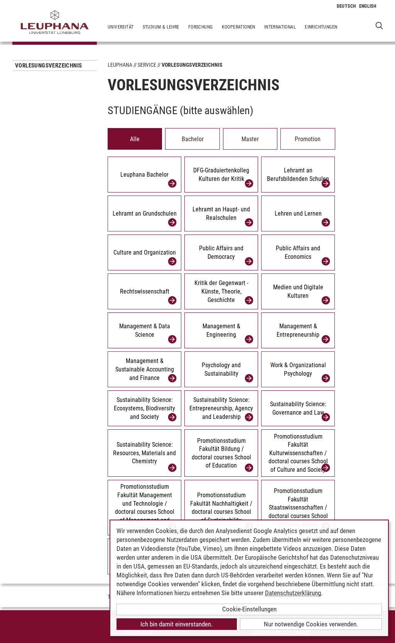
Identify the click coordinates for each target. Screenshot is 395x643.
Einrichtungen (321, 27)
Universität (120, 27)
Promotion (308, 139)
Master (250, 139)
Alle (135, 139)
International (280, 27)
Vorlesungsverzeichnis (48, 65)
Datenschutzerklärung (293, 593)
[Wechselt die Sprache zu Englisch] (367, 6)
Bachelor (193, 139)
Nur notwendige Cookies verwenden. (311, 624)
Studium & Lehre (161, 27)
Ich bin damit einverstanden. (176, 624)
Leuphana (120, 65)
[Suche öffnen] (379, 25)
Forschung (200, 27)
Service (147, 65)
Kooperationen (238, 27)
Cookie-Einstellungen (249, 609)
